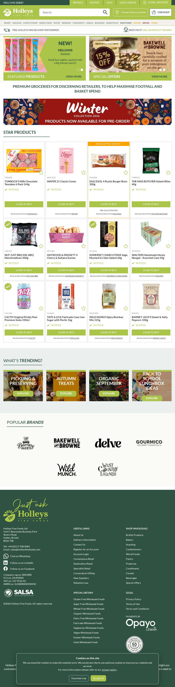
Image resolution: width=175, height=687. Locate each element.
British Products (134, 535)
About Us (78, 535)
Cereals (130, 573)
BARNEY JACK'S (159, 338)
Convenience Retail (83, 558)
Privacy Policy (133, 599)
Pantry (129, 558)
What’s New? (126, 23)
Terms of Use (133, 603)
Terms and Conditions (137, 608)
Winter (146, 23)
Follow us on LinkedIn (21, 562)
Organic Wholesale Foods (87, 613)
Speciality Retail (81, 568)
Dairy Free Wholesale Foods (88, 618)
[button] (78, 69)
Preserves (131, 563)
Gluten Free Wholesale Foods (89, 599)
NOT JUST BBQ (32, 276)
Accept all (98, 678)
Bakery (129, 539)
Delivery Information (84, 539)
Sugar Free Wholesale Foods (88, 603)
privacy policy (109, 669)
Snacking (130, 544)
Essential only (78, 678)
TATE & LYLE (74, 338)
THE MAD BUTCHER (159, 214)
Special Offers (133, 582)
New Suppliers (81, 578)
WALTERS (159, 276)
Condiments (132, 568)
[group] (44, 54)
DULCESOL (117, 214)
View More (74, 76)
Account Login (81, 554)
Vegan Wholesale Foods (86, 632)
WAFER (75, 214)
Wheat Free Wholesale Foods (88, 608)
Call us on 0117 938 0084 (157, 30)
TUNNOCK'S (32, 214)
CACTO (32, 338)
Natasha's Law (80, 582)
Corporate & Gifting (84, 573)
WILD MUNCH (117, 338)
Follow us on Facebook (22, 568)
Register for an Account (86, 549)
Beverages (131, 578)
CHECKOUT (164, 12)
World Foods (133, 554)
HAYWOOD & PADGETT (74, 276)
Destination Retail (83, 563)
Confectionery (133, 549)
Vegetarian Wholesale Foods (88, 627)
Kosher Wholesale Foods (86, 637)
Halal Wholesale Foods (85, 642)
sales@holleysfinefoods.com (25, 549)
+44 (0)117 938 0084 (19, 546)
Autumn (137, 23)
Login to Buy (24, 204)
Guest (19, 2)
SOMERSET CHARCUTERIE (116, 276)
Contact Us (79, 544)
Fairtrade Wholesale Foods (87, 623)
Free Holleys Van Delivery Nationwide (35, 30)
